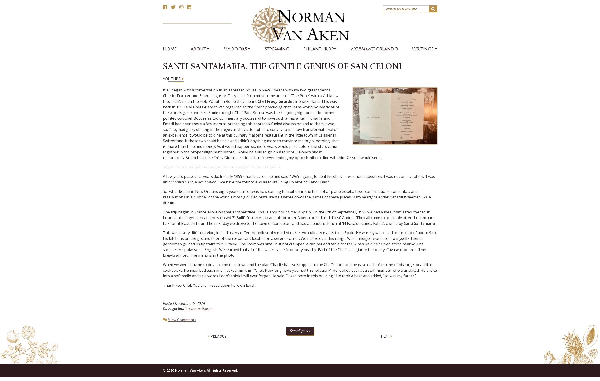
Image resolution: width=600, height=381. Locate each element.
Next (385, 336)
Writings (423, 49)
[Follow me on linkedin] (189, 7)
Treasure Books (199, 308)
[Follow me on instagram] (181, 7)
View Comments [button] (182, 319)
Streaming (277, 49)
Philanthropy (319, 49)
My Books (235, 49)
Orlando (374, 49)
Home (169, 49)
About (198, 49)
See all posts (300, 330)
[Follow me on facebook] (165, 7)
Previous (218, 336)
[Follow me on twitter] (173, 7)
